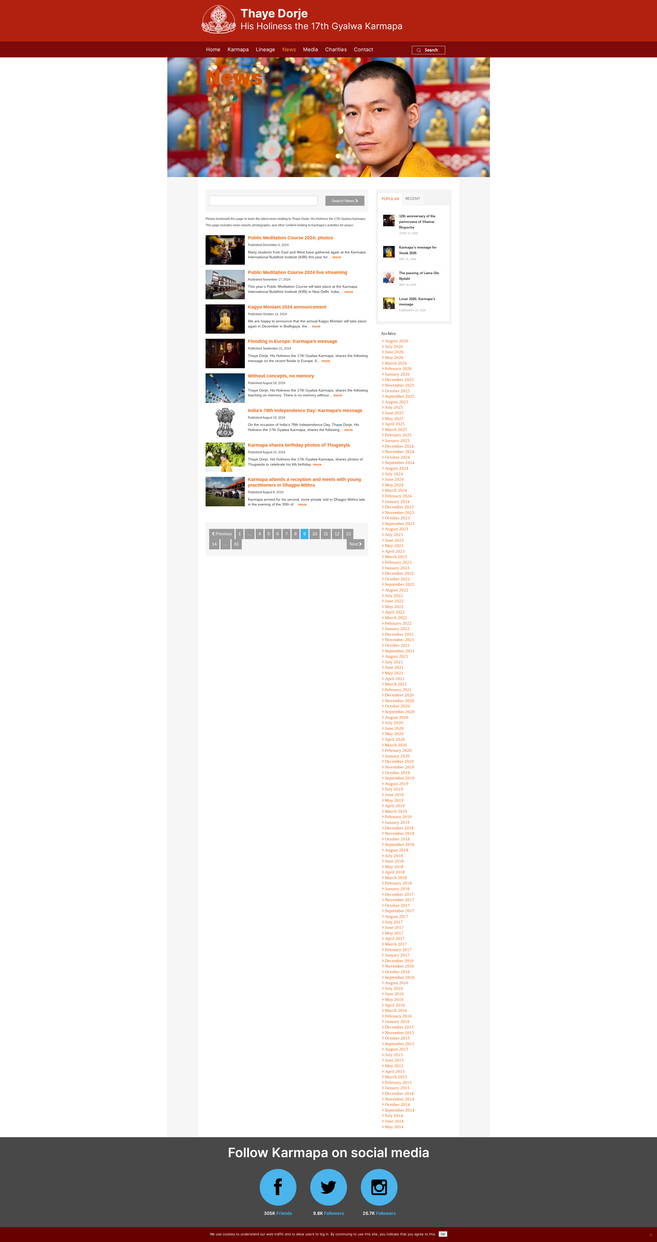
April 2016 (395, 1005)
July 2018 (394, 855)
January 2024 (397, 501)
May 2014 (394, 1126)
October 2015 (397, 1038)
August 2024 (396, 468)
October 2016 (397, 971)
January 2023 (397, 568)
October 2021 (397, 645)
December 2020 (399, 695)
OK (443, 1234)
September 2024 (399, 462)
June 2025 (394, 412)
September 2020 (399, 711)
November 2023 (399, 512)
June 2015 (394, 1060)
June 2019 (394, 794)
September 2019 (399, 778)
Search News (343, 201)
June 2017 (394, 927)
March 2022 (396, 617)
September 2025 (399, 396)
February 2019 (398, 816)
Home (213, 49)
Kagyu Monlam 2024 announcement (287, 307)
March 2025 (396, 429)
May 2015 (394, 1065)
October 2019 (397, 772)
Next (354, 544)
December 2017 (399, 894)
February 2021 (398, 689)
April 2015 (395, 1071)
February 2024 (398, 496)
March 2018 (396, 877)
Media (310, 49)
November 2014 (399, 1099)
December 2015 (399, 1027)
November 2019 (399, 767)
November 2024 (399, 451)
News (289, 49)
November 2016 (399, 966)
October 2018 (397, 839)
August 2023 (396, 529)
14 (214, 544)
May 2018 (394, 866)
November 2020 (399, 700)
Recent (412, 198)
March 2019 (396, 811)
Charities (336, 49)
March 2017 (396, 944)
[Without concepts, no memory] (225, 388)
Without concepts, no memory (281, 375)
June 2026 (394, 352)
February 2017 (398, 949)
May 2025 (394, 418)
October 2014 (397, 1104)
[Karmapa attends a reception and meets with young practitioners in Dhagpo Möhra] (225, 491)
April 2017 (395, 938)
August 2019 (396, 783)
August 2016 (396, 982)
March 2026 (396, 363)
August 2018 (396, 850)
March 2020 (396, 745)
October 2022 (397, 579)
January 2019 (397, 822)
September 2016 (399, 977)
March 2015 (396, 1076)
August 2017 (396, 916)
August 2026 (396, 340)
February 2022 (398, 623)
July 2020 (394, 722)
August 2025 (396, 401)
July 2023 (394, 534)
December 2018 (399, 828)
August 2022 (396, 590)
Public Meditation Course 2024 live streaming (297, 272)
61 (236, 544)
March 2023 (396, 556)
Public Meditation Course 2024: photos (290, 237)
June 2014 (394, 1121)
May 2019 (394, 800)
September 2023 (399, 523)
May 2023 (394, 545)
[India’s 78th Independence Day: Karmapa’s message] (225, 422)
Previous (223, 534)
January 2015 (397, 1087)
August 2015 (396, 1049)
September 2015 (399, 1043)
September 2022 (399, 584)
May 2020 (394, 733)
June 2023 (394, 540)
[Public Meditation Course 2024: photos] (225, 250)
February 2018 (398, 883)
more (336, 257)
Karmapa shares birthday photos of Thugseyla (299, 445)
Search (431, 50)
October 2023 (397, 518)
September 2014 (399, 1110)
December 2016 (399, 960)
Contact (363, 49)
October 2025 (397, 390)
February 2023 (398, 562)
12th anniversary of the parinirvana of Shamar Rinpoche (417, 221)
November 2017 (399, 899)
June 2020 (394, 728)
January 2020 (397, 756)
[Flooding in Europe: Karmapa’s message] (225, 353)
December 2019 (399, 761)
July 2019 (394, 789)
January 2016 (397, 1021)
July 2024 (394, 473)
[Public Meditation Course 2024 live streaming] (225, 284)
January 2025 (397, 440)
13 (348, 533)
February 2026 (398, 368)
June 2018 (394, 861)
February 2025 (398, 435)
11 (326, 533)
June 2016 (394, 993)
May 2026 (394, 357)
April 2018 (395, 872)
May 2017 (394, 933)
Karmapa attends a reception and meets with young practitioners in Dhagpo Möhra (304, 482)
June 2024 (394, 479)
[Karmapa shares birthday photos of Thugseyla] (225, 457)
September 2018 (399, 844)
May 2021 (394, 673)
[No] (650, 1234)
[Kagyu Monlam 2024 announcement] (225, 319)
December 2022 (399, 573)
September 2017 (399, 910)
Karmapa (238, 49)
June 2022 (394, 601)
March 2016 (396, 1010)
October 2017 (397, 905)
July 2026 (394, 346)
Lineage (265, 49)
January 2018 (397, 888)
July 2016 (394, 988)
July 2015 (394, 1054)
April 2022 (395, 612)
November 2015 (399, 1032)
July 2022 (394, 595)
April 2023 (395, 551)
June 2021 (394, 667)
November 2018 (399, 833)
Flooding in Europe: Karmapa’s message (292, 341)
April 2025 (395, 424)
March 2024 (396, 490)
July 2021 (394, 662)
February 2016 (398, 1016)
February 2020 (398, 750)
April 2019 (395, 805)
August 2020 (396, 717)
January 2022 (397, 628)
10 (314, 533)
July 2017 (394, 922)
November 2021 (399, 639)
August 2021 (396, 656)
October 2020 (397, 706)
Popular (390, 199)
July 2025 (394, 407)
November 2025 (399, 385)
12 (337, 533)
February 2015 (398, 1082)
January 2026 (397, 374)
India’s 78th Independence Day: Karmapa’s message (305, 410)
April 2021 (395, 678)
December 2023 (399, 507)
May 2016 (394, 999)
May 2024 (394, 485)
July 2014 (394, 1115)
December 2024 (399, 446)
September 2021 (399, 651)
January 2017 (397, 955)
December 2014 (399, 1093)
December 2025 (399, 379)
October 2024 (397, 457)
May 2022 (394, 606)
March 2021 (396, 684)
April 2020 (395, 739)
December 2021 (399, 634)
